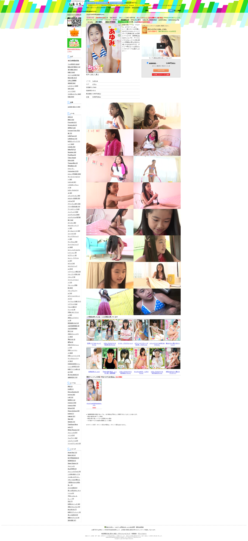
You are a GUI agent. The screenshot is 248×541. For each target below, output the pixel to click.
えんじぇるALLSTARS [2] (72, 467)
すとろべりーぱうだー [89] (74, 178)
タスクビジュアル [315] (72, 267)
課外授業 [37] (72, 520)
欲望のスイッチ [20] (74, 504)
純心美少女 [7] (72, 509)
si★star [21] (71, 416)
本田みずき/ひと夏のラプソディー (173, 372)
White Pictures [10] (73, 430)
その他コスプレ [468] (74, 94)
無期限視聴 (153, 63)
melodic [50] (71, 147)
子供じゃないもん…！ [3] (72, 497)
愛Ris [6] (70, 342)
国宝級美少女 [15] (73, 323)
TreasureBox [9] (73, 163)
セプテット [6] (72, 255)
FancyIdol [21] (72, 122)
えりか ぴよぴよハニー (125, 343)
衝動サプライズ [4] (73, 518)
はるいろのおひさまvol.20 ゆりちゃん (110, 344)
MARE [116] (71, 400)
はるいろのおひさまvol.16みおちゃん (157, 372)
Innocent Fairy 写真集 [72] (74, 132)
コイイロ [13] (72, 234)
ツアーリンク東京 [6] (74, 271)
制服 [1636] (71, 72)
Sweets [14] (71, 422)
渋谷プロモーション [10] (73, 346)
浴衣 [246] (71, 89)
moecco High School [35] (72, 406)
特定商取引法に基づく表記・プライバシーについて (115, 533)
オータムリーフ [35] (74, 231)
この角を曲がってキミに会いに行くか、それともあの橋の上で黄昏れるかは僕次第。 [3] (74, 479)
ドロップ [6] (71, 277)
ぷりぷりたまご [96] (74, 196)
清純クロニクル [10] (74, 507)
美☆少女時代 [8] (73, 515)
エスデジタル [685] (73, 215)
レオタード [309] (73, 86)
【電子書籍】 (99, 22)
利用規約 (134, 533)
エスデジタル (162, 20)
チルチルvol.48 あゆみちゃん (94, 404)
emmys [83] (71, 395)
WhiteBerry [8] (72, 166)
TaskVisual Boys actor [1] (73, 425)
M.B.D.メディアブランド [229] (74, 142)
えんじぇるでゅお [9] (74, 471)
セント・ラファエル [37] (73, 259)
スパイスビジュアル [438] (73, 245)
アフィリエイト (142, 533)
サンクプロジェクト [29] (73, 237)
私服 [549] (71, 97)
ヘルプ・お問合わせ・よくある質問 (125, 527)
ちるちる (95, 81)
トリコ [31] (71, 435)
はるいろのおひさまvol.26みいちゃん (125, 372)
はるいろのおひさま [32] (73, 191)
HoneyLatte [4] (72, 125)
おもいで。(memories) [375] (73, 169)
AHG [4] (70, 117)
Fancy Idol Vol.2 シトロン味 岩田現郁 (110, 372)
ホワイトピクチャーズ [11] (74, 297)
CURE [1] (71, 389)
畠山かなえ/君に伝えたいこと (173, 344)
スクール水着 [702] (73, 75)
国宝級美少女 (125, 20)
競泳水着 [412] (72, 78)
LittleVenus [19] (72, 139)
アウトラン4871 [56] (74, 204)
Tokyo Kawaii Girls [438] (72, 159)
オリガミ (90, 22)
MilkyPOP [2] (72, 149)
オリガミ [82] (72, 223)
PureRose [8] (72, 155)
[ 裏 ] (97, 74)
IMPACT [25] (72, 128)
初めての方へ (112, 7)
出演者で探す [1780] (74, 107)
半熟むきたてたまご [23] (73, 313)
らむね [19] (71, 201)
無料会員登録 (136, 7)
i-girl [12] (70, 397)
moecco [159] (72, 403)
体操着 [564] (71, 83)
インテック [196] (73, 212)
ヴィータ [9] (71, 309)
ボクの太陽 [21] (72, 488)
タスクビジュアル (173, 20)
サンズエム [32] (72, 242)
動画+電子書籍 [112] (74, 67)
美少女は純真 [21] (73, 375)
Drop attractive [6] (73, 392)
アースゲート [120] (73, 209)
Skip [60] (70, 419)
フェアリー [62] (72, 438)
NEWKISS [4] (72, 461)
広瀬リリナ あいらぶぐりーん (94, 344)
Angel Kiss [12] (72, 452)
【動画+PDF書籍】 (110, 22)
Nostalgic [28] (72, 152)
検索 (146, 10)
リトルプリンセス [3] (74, 443)
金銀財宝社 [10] (72, 377)
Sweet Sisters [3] (73, 463)
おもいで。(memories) (150, 20)
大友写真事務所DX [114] (72, 330)
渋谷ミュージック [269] (72, 351)
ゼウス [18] (71, 263)
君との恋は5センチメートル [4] (74, 491)
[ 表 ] (92, 74)
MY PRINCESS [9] (73, 458)
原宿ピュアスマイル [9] (73, 319)
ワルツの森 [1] (72, 307)
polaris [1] (71, 413)
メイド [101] (71, 91)
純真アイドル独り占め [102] (74, 370)
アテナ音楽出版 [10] (74, 206)
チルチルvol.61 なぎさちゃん (141, 372)
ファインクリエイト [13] (73, 281)
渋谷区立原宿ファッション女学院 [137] (74, 365)
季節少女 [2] (71, 339)
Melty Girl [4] (72, 455)
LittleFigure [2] (72, 136)
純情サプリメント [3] (74, 512)
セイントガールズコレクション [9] (74, 251)
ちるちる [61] (72, 182)
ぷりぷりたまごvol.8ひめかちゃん (157, 344)
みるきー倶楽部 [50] (74, 198)
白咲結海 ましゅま (94, 372)
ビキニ (75, 11)
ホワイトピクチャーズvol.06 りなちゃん (141, 344)
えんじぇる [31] (72, 432)
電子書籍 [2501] (73, 70)
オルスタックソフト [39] (73, 226)
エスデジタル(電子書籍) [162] (74, 218)
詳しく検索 (177, 10)
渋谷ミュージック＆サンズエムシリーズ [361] (74, 358)
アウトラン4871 (136, 20)
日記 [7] (70, 501)
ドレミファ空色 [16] (74, 274)
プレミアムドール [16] (72, 292)
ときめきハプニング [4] (73, 186)
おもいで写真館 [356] (74, 174)
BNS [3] (70, 386)
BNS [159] (71, 120)
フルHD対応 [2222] (73, 64)
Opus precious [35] (73, 411)
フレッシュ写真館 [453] (72, 286)
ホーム (69, 11)
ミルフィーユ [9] (73, 441)
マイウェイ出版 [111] (74, 301)
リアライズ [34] (72, 304)
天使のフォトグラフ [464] (73, 335)
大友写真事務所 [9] (73, 326)
